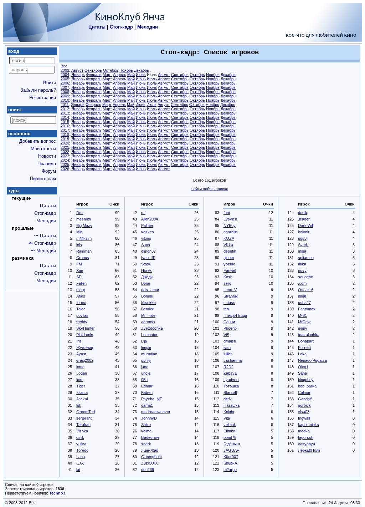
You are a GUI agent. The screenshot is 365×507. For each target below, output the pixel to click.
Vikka (228, 245)
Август (77, 70)
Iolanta (82, 392)
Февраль (94, 74)
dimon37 (148, 251)
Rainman (84, 251)
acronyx (148, 322)
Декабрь (141, 70)
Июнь (141, 74)
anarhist (230, 232)
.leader (304, 219)
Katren (147, 392)
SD (79, 277)
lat (78, 469)
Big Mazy (84, 225)
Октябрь (110, 70)
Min (79, 232)
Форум (49, 171)
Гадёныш (231, 444)
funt (226, 213)
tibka (302, 264)
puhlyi (146, 360)
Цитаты (97, 27)
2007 (65, 87)
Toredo (82, 450)
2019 (65, 139)
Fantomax (306, 309)
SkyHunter (85, 328)
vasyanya (306, 444)
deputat (229, 251)
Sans (145, 245)
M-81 (302, 315)
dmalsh (229, 341)
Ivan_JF (148, 257)
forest (81, 302)
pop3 (302, 238)
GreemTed (85, 412)
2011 (65, 104)
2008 (65, 92)
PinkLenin (84, 335)
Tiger (80, 386)
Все (64, 66)
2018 (65, 134)
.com (302, 283)
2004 (65, 74)
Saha (302, 373)
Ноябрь (126, 70)
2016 (65, 126)
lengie (146, 347)
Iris (79, 341)
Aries (80, 296)
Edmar (147, 386)
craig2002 (84, 360)
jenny (302, 328)
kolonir (303, 232)
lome (80, 367)
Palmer (147, 225)
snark (146, 444)
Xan (79, 270)
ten (226, 309)
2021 (65, 147)
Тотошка (231, 386)
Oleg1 (303, 367)
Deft (79, 213)
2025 (65, 164)
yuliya (81, 444)
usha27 (304, 302)
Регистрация (42, 97)
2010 (65, 100)
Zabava (230, 373)
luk (78, 405)
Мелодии (147, 27)
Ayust (81, 354)
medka (304, 431)
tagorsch (305, 437)
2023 (65, 156)
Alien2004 (149, 219)
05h (144, 379)
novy (302, 270)
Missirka (148, 302)
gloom (228, 257)
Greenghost (151, 457)
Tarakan (83, 424)
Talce (81, 309)
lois (79, 245)
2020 (65, 143)
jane (144, 367)
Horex (146, 270)
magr (80, 290)
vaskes (147, 232)
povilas (82, 315)
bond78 (229, 437)
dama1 (147, 405)
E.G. (80, 463)
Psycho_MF (151, 399)
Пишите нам (43, 178)
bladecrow (150, 437)
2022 (65, 151)
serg (227, 283)
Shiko (146, 424)
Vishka (82, 431)
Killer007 (230, 457)
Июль (152, 79)
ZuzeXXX (149, 463)
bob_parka (307, 386)
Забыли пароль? (38, 90)
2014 (65, 117)
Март (107, 74)
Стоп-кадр (121, 27)
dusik (302, 213)
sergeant (84, 418)
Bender (147, 309)
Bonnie (147, 296)
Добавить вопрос (37, 141)
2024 (65, 160)
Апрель (119, 74)
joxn (79, 379)
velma (146, 431)
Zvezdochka (152, 328)
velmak (229, 424)
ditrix (227, 399)
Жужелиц (84, 347)
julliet (227, 354)
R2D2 (228, 367)
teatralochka (308, 335)
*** (36, 236)
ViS (226, 335)
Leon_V (230, 290)
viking (146, 238)
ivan (227, 347)
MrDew (304, 322)
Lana (80, 457)
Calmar (304, 392)
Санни (229, 322)
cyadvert (231, 379)
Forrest (304, 347)
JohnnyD (149, 418)
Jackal (82, 399)
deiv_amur (150, 290)
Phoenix (230, 328)
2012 (65, 109)
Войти (49, 82)
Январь (78, 74)
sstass (229, 302)
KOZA (228, 238)
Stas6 (146, 264)
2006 (65, 83)
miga (302, 251)
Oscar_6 (305, 290)
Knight (228, 412)
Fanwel (229, 270)
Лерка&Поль (309, 450)
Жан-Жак (149, 450)
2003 (65, 70)
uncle (145, 373)
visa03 (303, 412)
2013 (65, 113)
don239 (147, 469)
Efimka (229, 431)
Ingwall (304, 418)
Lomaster (149, 335)
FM (79, 264)
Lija (144, 341)
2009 (65, 96)
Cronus (82, 257)
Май (131, 74)
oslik (80, 437)
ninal (302, 296)
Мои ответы (43, 148)
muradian (149, 354)
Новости (47, 156)
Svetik (303, 245)
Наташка (231, 405)
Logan (81, 373)
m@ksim (84, 238)
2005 (65, 79)
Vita (226, 418)
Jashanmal (232, 360)
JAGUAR (231, 450)
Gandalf (305, 399)
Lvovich (230, 219)
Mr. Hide (148, 315)
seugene (305, 277)
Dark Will (305, 225)
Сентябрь (93, 70)
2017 (65, 130)
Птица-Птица (235, 315)
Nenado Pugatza (312, 360)
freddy (81, 322)
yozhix (229, 264)
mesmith (83, 219)
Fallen (81, 283)
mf (143, 213)
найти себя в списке (209, 189)
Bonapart (306, 341)
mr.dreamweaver (155, 412)
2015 (65, 122)
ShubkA (230, 463)
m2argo (230, 469)
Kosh (227, 277)
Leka (302, 354)
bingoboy (306, 379)
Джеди (147, 277)
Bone (145, 283)
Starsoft (230, 392)
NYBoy (229, 225)
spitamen (306, 257)
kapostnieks (308, 424)
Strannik (230, 296)
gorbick (304, 405)
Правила (46, 163)
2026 (65, 169)
